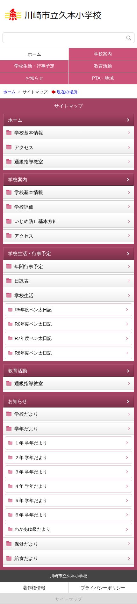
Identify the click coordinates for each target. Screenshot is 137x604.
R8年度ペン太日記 (33, 353)
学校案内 (103, 53)
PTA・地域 (103, 78)
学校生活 (23, 295)
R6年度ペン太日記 (33, 324)
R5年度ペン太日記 (33, 309)
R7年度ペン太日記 (33, 338)
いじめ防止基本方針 (35, 221)
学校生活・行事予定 (34, 65)
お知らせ (34, 78)
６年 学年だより (31, 514)
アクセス (23, 147)
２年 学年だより (31, 457)
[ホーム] (68, 16)
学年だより (26, 428)
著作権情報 (34, 587)
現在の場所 (67, 92)
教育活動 (103, 65)
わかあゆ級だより (32, 529)
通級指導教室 (28, 161)
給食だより (26, 558)
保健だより (26, 544)
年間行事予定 (28, 266)
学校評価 (23, 207)
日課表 (21, 281)
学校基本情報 (28, 132)
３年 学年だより (31, 471)
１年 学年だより (31, 442)
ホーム (34, 54)
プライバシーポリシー (103, 587)
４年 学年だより (31, 486)
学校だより (26, 414)
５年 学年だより (31, 500)
